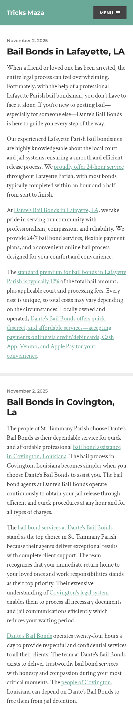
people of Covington (86, 682)
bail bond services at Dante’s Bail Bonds (65, 528)
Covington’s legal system (79, 593)
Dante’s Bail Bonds (29, 636)
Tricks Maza (25, 12)
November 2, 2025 (27, 40)
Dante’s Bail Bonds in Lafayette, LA (56, 210)
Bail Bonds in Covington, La (60, 407)
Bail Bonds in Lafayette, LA (66, 51)
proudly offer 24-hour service (89, 167)
